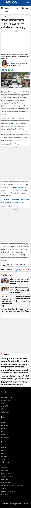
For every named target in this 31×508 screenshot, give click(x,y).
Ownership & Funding (8, 491)
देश (12, 8)
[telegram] (12, 70)
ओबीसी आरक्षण (8, 12)
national (10, 16)
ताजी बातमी (6, 354)
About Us (4, 467)
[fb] (17, 270)
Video (3, 459)
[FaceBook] (3, 70)
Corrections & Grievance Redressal (12, 485)
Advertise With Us (6, 482)
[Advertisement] (15, 43)
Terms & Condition (7, 476)
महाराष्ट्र (17, 8)
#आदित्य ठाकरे (5, 412)
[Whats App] (9, 70)
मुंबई (23, 8)
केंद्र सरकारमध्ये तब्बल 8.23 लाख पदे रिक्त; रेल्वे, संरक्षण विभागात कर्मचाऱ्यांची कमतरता (23, 299)
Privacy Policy (5, 473)
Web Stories (5, 462)
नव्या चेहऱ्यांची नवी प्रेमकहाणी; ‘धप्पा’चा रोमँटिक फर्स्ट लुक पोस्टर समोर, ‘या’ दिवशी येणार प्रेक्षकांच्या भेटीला (14, 367)
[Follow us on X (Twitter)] (24, 270)
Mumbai (3, 428)
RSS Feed (4, 494)
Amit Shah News (21, 264)
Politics (3, 422)
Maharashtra (5, 425)
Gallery (3, 453)
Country (3, 434)
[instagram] (20, 270)
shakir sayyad (15, 63)
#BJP (3, 403)
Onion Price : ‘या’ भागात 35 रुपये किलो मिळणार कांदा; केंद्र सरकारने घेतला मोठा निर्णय (7, 301)
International (5, 437)
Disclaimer (4, 479)
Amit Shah (10, 264)
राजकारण (7, 8)
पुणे (27, 8)
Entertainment (5, 447)
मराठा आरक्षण (16, 12)
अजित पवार (4, 409)
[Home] (2, 8)
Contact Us (4, 470)
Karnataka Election (7, 397)
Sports (3, 450)
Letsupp (4, 16)
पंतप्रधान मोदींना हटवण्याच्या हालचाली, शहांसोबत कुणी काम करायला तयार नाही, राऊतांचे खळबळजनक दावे (19, 290)
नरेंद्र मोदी (23, 12)
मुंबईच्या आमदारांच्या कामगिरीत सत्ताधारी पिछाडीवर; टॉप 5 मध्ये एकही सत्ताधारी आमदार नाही (19, 282)
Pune (3, 431)
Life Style (4, 456)
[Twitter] (6, 70)
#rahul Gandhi (6, 400)
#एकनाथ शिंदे (4, 406)
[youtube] (27, 270)
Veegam (19, 505)
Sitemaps (4, 488)
